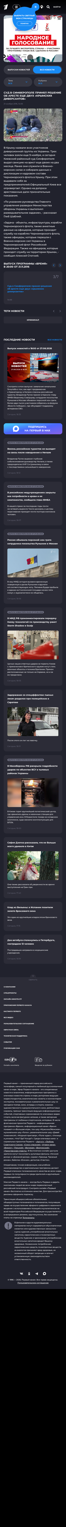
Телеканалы (28, 1217)
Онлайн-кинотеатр (13, 999)
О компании (9, 987)
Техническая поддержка (15, 1036)
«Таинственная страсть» (15, 1151)
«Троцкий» (19, 1148)
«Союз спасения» (32, 1144)
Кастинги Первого (12, 1011)
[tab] (19, 69)
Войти (57, 7)
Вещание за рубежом (43, 1065)
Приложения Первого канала (18, 1005)
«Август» (40, 1141)
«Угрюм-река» (48, 1144)
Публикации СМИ (12, 1048)
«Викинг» (8, 1148)
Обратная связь (11, 1030)
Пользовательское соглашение (19, 1024)
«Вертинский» (42, 1148)
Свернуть (33, 980)
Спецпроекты (10, 993)
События (8, 1042)
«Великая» (30, 1148)
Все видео (8, 1018)
